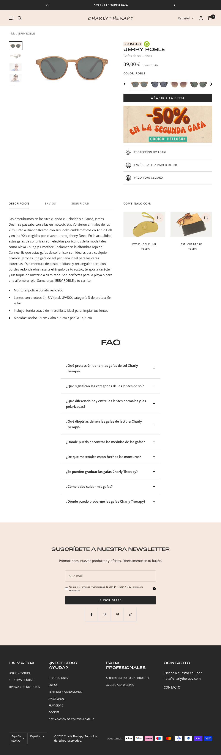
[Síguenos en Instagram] (104, 614)
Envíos (50, 203)
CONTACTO (172, 687)
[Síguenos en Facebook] (92, 614)
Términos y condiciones (65, 692)
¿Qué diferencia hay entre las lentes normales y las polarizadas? (106, 404)
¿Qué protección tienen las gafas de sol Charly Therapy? (102, 368)
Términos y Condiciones (92, 586)
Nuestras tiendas (21, 680)
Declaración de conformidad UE (71, 719)
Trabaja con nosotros (24, 687)
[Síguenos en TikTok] (130, 614)
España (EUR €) (16, 738)
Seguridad (80, 203)
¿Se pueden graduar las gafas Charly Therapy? (102, 471)
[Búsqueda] (20, 18)
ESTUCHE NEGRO (191, 244)
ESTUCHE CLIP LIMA (144, 244)
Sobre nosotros (20, 673)
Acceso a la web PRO (120, 685)
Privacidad (56, 705)
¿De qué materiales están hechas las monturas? (103, 457)
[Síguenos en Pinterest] (117, 614)
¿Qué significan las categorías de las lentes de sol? (105, 386)
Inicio (12, 33)
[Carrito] (210, 18)
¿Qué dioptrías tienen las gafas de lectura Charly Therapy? (104, 424)
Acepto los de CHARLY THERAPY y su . (106, 588)
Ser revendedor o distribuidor (127, 678)
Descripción (19, 203)
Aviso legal (56, 698)
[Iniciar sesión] (201, 18)
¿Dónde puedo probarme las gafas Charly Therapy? (105, 501)
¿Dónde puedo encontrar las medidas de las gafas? (105, 442)
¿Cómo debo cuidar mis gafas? (89, 486)
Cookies (54, 712)
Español (184, 18)
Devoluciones (58, 678)
